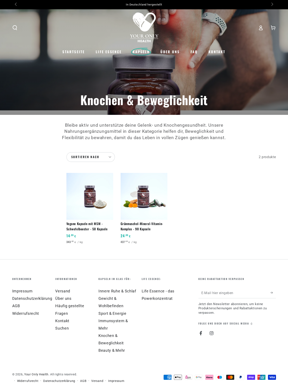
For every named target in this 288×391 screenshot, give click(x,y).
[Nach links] (16, 4)
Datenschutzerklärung (32, 298)
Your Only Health (36, 374)
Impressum (22, 291)
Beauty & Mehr (111, 350)
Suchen (62, 328)
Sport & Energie (112, 313)
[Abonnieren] (273, 292)
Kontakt (62, 321)
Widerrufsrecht (25, 313)
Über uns (63, 298)
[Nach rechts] (272, 4)
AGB (16, 306)
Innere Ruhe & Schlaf (117, 291)
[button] (14, 27)
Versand (62, 291)
